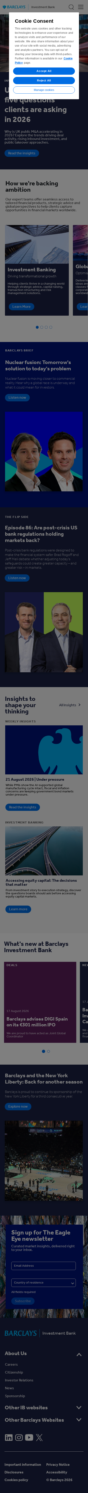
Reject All (44, 80)
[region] (44, 55)
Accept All (44, 71)
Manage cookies (44, 90)
